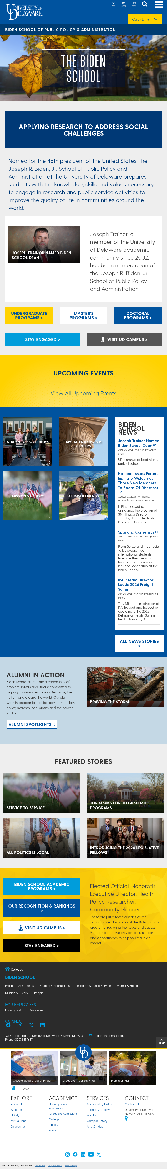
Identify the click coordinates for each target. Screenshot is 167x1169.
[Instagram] (68, 1155)
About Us (17, 1104)
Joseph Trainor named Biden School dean (138, 443)
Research (55, 1130)
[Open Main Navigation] (159, 4)
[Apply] (123, 4)
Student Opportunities (55, 985)
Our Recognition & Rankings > (41, 908)
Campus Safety (97, 1121)
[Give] (134, 4)
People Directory (98, 1109)
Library (53, 1124)
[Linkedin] (83, 1155)
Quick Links (141, 19)
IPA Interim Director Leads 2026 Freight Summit (136, 584)
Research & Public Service (93, 985)
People (38, 993)
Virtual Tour (18, 1121)
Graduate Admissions (63, 1113)
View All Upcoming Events (83, 393)
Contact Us (132, 1104)
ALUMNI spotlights (29, 724)
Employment (19, 1126)
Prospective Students (19, 985)
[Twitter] (99, 1155)
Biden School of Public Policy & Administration (60, 29)
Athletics (16, 1109)
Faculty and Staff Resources (24, 1010)
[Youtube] (91, 1155)
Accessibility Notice (100, 1104)
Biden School (20, 977)
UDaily (15, 1115)
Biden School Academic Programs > (41, 886)
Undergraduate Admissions (59, 1106)
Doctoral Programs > (138, 315)
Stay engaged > (42, 339)
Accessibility (71, 1165)
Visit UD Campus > (127, 339)
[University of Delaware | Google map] (126, 1119)
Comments (40, 1165)
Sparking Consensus (136, 532)
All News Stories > (139, 643)
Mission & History (16, 993)
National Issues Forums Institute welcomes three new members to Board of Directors (138, 480)
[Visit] (113, 4)
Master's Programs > (83, 315)
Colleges (55, 1119)
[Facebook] (75, 1155)
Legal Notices (55, 1165)
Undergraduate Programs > (29, 315)
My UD (91, 1115)
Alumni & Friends (128, 985)
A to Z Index (95, 1126)
